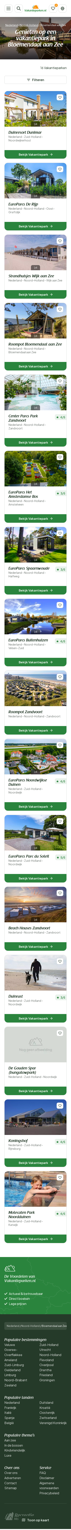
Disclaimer (46, 1478)
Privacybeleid (49, 1493)
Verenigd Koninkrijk (53, 1423)
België (9, 1423)
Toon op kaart (38, 1520)
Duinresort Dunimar (25, 136)
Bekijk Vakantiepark (33, 154)
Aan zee (10, 1440)
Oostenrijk (47, 1412)
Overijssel (46, 1365)
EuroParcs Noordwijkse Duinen (27, 786)
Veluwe (9, 1345)
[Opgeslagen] (53, 8)
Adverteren (12, 1478)
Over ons (11, 1473)
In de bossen (13, 1445)
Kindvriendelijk (14, 1450)
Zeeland (10, 1385)
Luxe (7, 1455)
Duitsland (46, 1402)
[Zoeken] (19, 8)
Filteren (38, 80)
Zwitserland (48, 1418)
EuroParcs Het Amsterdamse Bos (27, 498)
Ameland (10, 1360)
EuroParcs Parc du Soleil (28, 860)
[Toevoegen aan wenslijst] (60, 97)
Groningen (47, 1380)
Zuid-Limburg (14, 1365)
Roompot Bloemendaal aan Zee (35, 348)
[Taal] (62, 8)
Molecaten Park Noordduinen (25, 1218)
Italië (7, 1412)
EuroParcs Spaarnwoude (29, 572)
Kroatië (44, 1408)
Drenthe (45, 1370)
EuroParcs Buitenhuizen (28, 644)
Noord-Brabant (15, 1380)
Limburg (10, 1375)
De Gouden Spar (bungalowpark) (32, 1072)
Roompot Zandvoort (34, 714)
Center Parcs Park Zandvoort (27, 422)
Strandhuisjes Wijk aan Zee (35, 278)
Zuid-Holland (48, 1345)
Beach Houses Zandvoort (34, 930)
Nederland (11, 25)
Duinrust (25, 1000)
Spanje (9, 1418)
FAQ (42, 1473)
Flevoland (46, 1360)
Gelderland (12, 1370)
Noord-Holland (29, 25)
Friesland (46, 1375)
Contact (10, 1483)
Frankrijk (10, 1408)
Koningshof (25, 1144)
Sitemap (10, 1488)
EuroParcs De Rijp (31, 208)
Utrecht (45, 1350)
